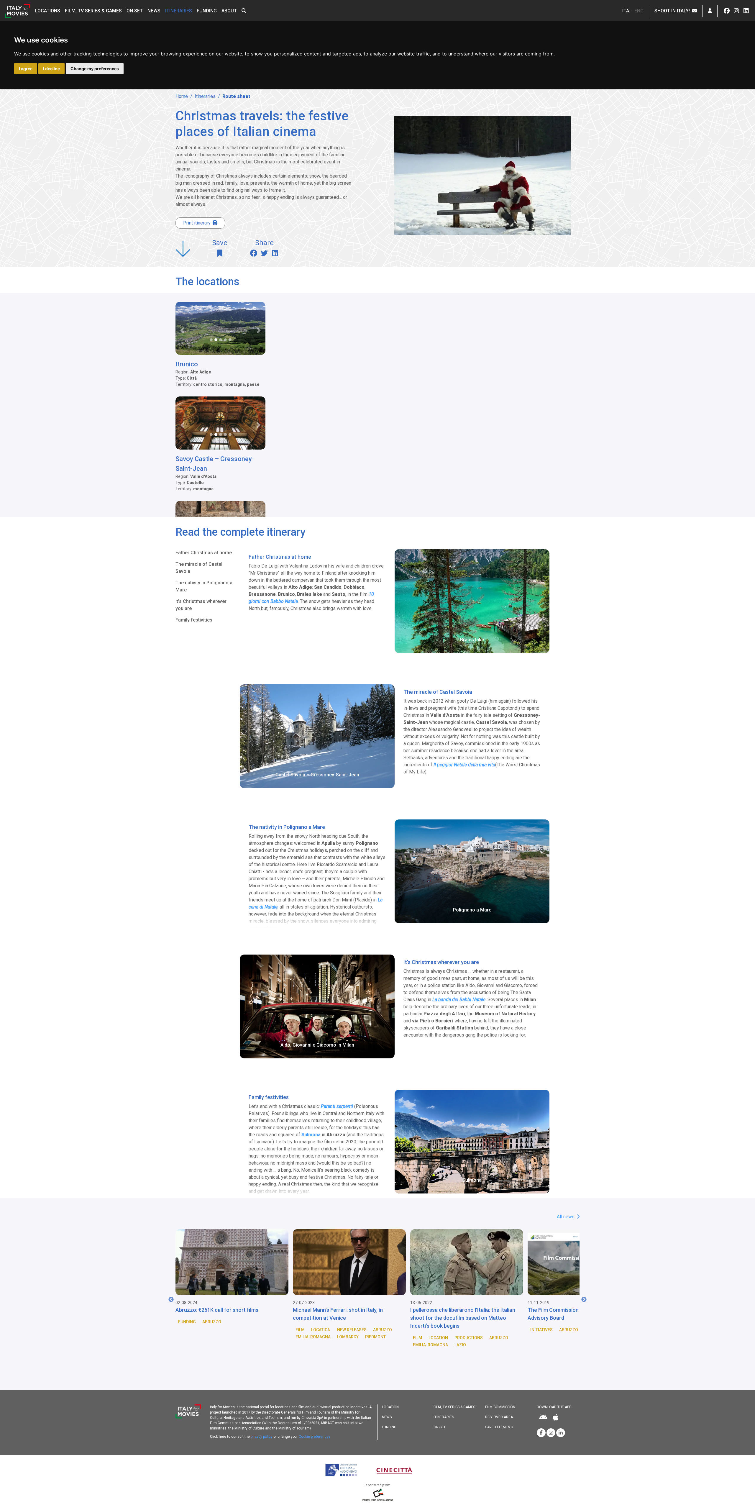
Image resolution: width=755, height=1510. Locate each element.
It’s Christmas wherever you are (200, 605)
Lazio (343, 1344)
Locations (47, 11)
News (153, 11)
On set (135, 11)
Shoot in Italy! (673, 11)
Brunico (186, 364)
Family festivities (193, 620)
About (229, 11)
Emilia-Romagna (195, 1336)
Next (584, 1300)
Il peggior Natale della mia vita (464, 765)
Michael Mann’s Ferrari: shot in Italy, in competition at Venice (220, 1314)
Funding (207, 11)
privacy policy (262, 1436)
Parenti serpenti (337, 1106)
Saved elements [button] (499, 1427)
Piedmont (258, 1336)
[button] (244, 11)
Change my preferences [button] (94, 68)
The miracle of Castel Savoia (198, 567)
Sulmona (311, 1134)
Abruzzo (265, 1329)
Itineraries (178, 11)
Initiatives (424, 1329)
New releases (234, 1329)
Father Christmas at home (203, 552)
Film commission (500, 1407)
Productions (351, 1337)
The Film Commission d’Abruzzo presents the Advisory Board (464, 1314)
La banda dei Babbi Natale (458, 999)
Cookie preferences (315, 1436)
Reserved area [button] (499, 1417)
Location (203, 1329)
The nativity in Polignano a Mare (203, 586)
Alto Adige (576, 1336)
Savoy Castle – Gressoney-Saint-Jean (214, 463)
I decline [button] (51, 68)
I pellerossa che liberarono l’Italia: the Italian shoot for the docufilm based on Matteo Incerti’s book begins (345, 1318)
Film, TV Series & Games (93, 11)
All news (566, 1216)
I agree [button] (25, 68)
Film (182, 1329)
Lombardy (230, 1336)
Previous (171, 1300)
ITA (625, 11)
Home (181, 96)
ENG (639, 11)
